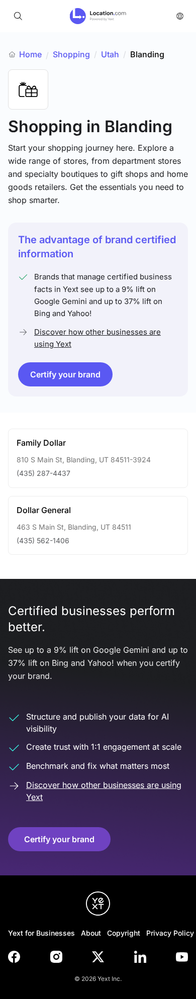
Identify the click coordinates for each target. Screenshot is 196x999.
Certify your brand (65, 374)
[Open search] (18, 16)
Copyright (123, 933)
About (91, 933)
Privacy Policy (170, 933)
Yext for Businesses (41, 933)
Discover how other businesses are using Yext (97, 338)
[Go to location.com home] (98, 16)
